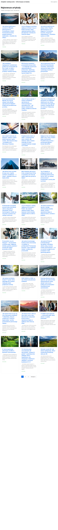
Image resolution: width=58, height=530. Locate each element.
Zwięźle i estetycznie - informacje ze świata (15, 2)
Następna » (33, 376)
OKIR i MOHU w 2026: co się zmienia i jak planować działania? (29, 280)
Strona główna (54, 1)
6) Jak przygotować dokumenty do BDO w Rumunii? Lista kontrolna (9, 350)
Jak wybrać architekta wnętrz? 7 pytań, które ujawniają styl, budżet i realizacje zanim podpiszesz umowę (8, 281)
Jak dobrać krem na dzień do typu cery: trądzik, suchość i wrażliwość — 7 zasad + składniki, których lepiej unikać (9, 175)
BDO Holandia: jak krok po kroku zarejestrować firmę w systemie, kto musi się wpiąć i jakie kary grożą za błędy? (29, 175)
